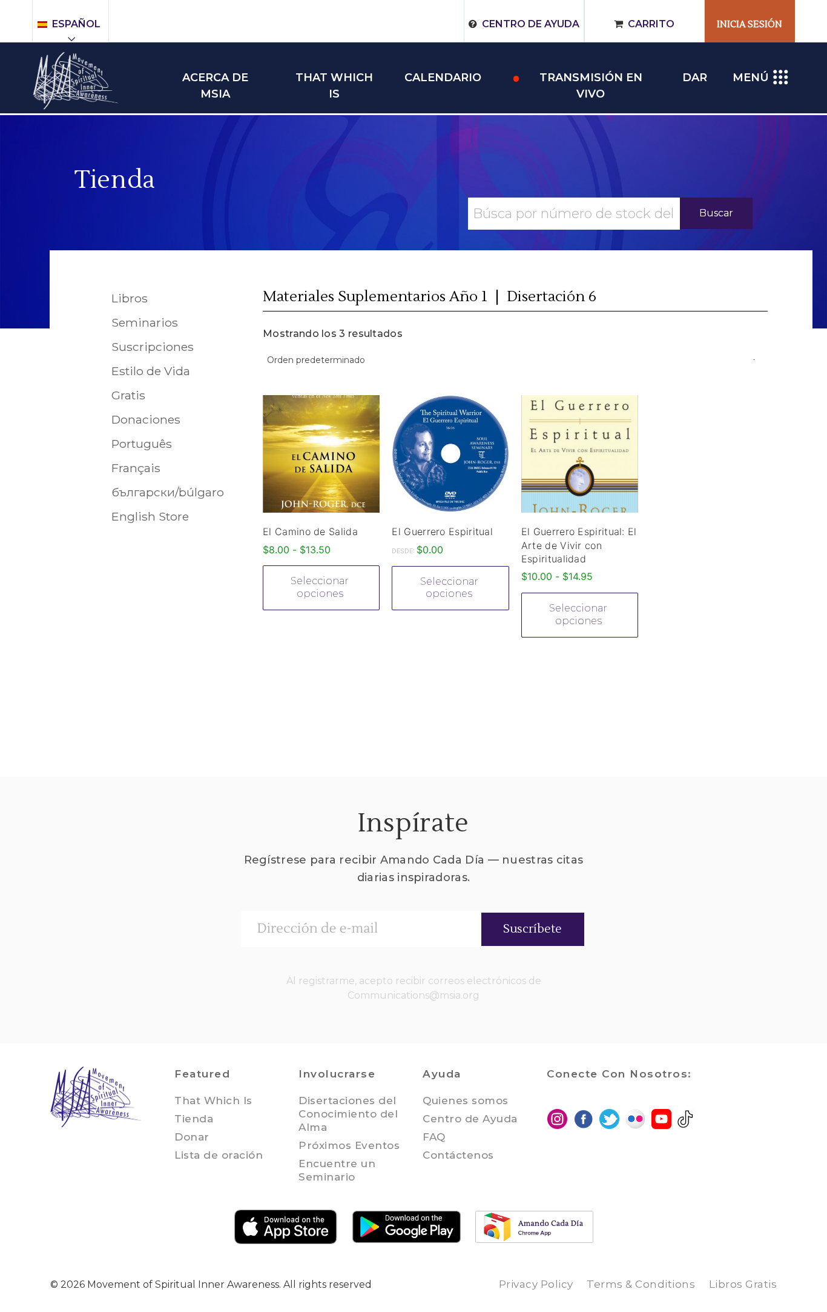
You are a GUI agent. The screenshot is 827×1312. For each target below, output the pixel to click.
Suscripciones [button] (152, 346)
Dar (694, 77)
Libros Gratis (743, 1284)
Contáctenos (458, 1155)
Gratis (128, 395)
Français (135, 468)
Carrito (651, 24)
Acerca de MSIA (215, 78)
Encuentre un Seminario (336, 1170)
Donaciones (145, 419)
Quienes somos (466, 1100)
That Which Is (213, 1100)
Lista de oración (218, 1155)
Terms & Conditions (641, 1284)
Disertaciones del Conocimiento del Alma (348, 1113)
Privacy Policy (536, 1284)
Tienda (115, 180)
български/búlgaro (167, 492)
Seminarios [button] (144, 322)
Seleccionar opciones (320, 587)
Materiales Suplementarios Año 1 (375, 296)
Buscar (716, 213)
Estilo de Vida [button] (150, 371)
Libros (129, 298)
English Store (150, 516)
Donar (191, 1137)
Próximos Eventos (349, 1145)
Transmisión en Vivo (590, 78)
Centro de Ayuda (530, 24)
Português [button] (141, 443)
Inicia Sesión (749, 24)
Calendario (442, 77)
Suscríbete (532, 929)
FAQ (434, 1137)
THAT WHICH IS (334, 78)
